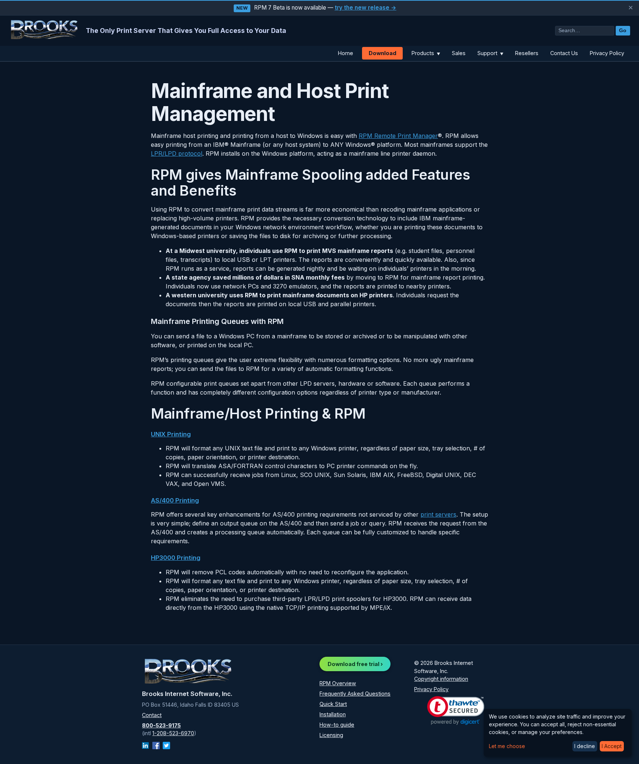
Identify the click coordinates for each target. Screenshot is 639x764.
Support (490, 53)
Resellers (526, 53)
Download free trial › (355, 664)
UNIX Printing (171, 434)
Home (345, 53)
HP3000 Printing (175, 557)
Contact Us (564, 53)
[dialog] (558, 733)
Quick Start (333, 704)
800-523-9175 (161, 725)
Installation (333, 714)
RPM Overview (338, 683)
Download (382, 53)
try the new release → (365, 7)
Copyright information (441, 679)
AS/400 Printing (175, 500)
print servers (438, 514)
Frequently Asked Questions (355, 693)
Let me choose (507, 746)
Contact (152, 715)
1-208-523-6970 (173, 733)
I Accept (612, 746)
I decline (584, 746)
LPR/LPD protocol (176, 153)
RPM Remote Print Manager (398, 135)
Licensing (331, 735)
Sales (459, 53)
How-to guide (337, 724)
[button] (456, 711)
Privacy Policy (607, 53)
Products (426, 53)
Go (622, 30)
